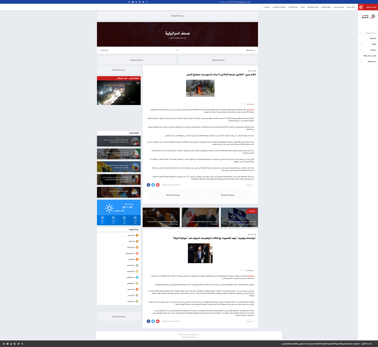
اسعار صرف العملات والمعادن (118, 191)
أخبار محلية (351, 7)
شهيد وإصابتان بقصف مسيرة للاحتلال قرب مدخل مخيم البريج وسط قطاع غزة (326, 344)
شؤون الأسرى (326, 7)
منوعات (267, 7)
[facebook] (147, 2)
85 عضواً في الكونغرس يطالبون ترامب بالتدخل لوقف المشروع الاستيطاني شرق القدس (115, 179)
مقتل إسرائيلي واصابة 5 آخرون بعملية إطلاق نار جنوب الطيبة (115, 166)
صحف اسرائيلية (313, 7)
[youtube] (136, 2)
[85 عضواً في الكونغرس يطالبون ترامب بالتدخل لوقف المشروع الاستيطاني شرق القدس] (135, 178)
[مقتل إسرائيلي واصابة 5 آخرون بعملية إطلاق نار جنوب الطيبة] (135, 166)
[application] (119, 92)
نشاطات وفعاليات (279, 7)
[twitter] (143, 2)
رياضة (303, 7)
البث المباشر (371, 7)
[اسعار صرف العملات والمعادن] (135, 192)
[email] (133, 2)
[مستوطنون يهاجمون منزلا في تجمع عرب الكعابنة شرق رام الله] (135, 141)
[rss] (139, 2)
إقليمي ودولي (339, 7)
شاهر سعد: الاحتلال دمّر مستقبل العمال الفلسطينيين (117, 154)
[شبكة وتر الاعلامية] (368, 16)
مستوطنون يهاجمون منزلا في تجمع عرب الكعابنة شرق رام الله (116, 141)
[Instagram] (129, 2)
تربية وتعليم (293, 7)
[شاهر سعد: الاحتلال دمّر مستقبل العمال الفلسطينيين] (135, 153)
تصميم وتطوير (191, 337)
